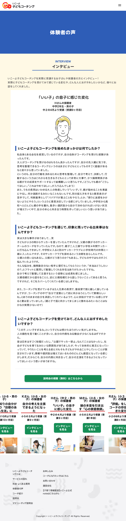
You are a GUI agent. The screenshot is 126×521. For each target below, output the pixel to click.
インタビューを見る (12, 429)
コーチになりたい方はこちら (56, 475)
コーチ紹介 (18, 493)
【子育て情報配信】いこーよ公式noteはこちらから (57, 492)
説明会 (16, 498)
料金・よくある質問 (21, 483)
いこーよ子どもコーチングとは (22, 473)
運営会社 (47, 485)
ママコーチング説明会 (23, 503)
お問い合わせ (49, 480)
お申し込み (48, 471)
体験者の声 (18, 488)
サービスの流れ (20, 479)
